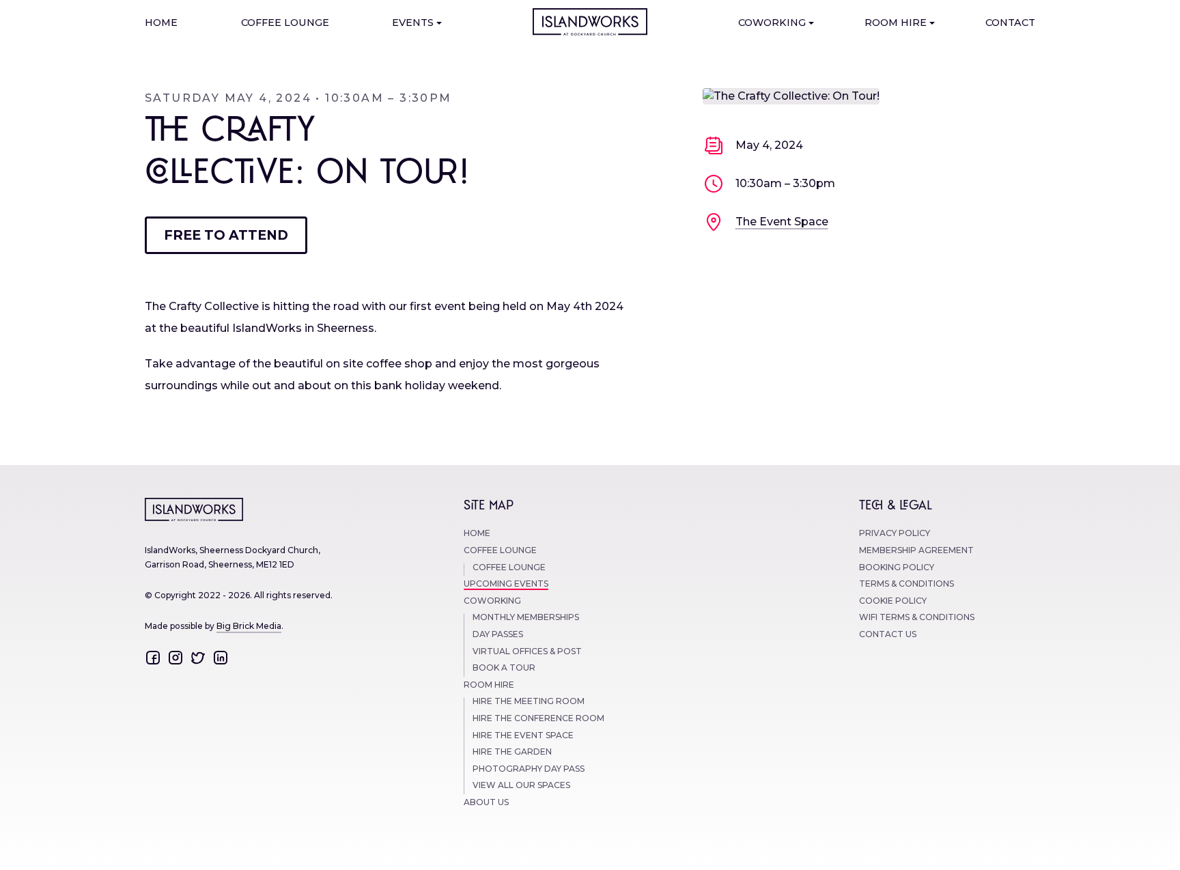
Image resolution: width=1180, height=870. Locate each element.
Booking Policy (896, 567)
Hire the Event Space (523, 735)
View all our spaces (521, 785)
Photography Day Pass (529, 769)
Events (413, 23)
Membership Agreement (916, 550)
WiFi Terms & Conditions (916, 617)
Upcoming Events (506, 584)
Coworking (772, 23)
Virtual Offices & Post (527, 651)
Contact (1010, 23)
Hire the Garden (512, 752)
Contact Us (887, 634)
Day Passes (498, 634)
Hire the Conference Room (538, 718)
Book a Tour (504, 668)
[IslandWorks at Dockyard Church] (590, 22)
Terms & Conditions (906, 584)
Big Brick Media (248, 626)
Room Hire (896, 23)
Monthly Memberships (526, 617)
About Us (486, 802)
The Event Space (781, 221)
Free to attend (226, 235)
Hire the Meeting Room (529, 701)
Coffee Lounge (285, 23)
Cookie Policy (893, 601)
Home (161, 23)
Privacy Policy (894, 533)
